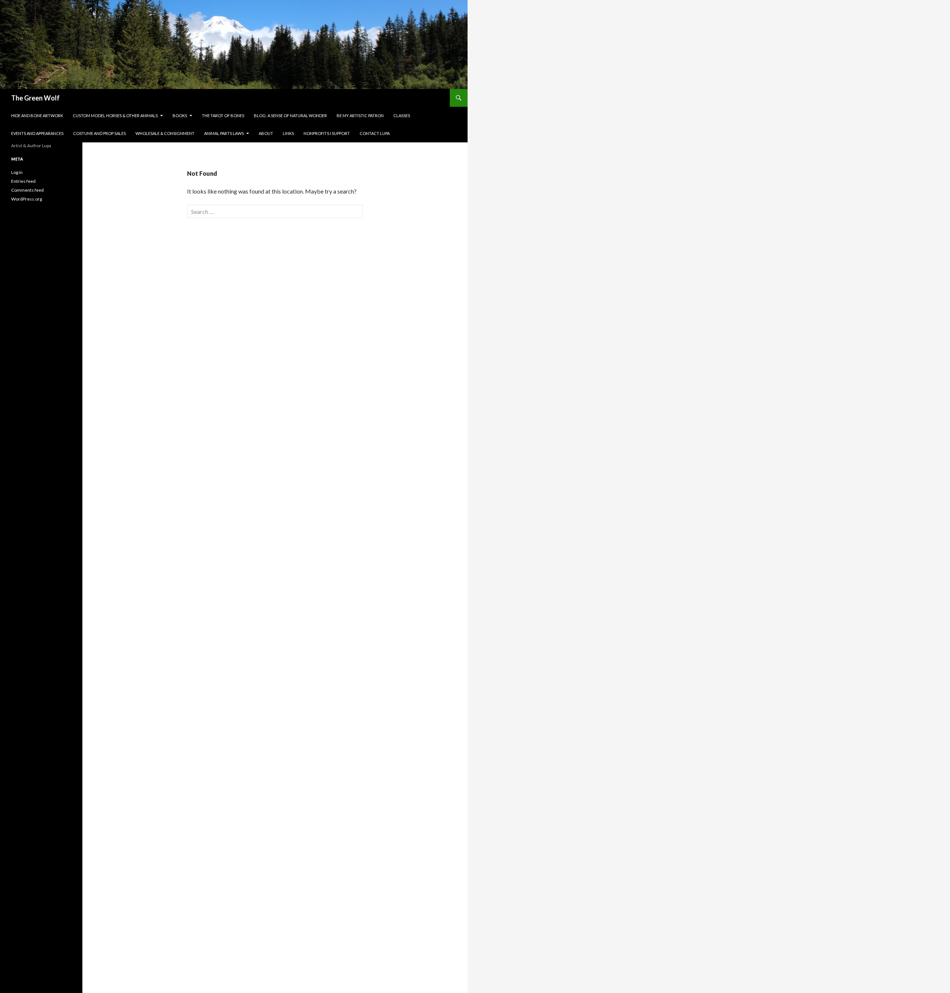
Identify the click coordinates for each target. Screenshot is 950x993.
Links (288, 133)
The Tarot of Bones (223, 115)
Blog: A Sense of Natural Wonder (290, 115)
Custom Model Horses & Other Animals (115, 115)
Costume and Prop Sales (99, 133)
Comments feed (27, 190)
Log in (17, 172)
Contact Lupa (375, 133)
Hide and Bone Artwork (37, 115)
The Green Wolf (35, 98)
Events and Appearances (37, 133)
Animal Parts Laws (224, 133)
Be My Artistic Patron (360, 115)
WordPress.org (26, 199)
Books (180, 115)
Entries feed (23, 181)
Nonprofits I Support (327, 133)
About (266, 133)
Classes (401, 115)
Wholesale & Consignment (164, 133)
